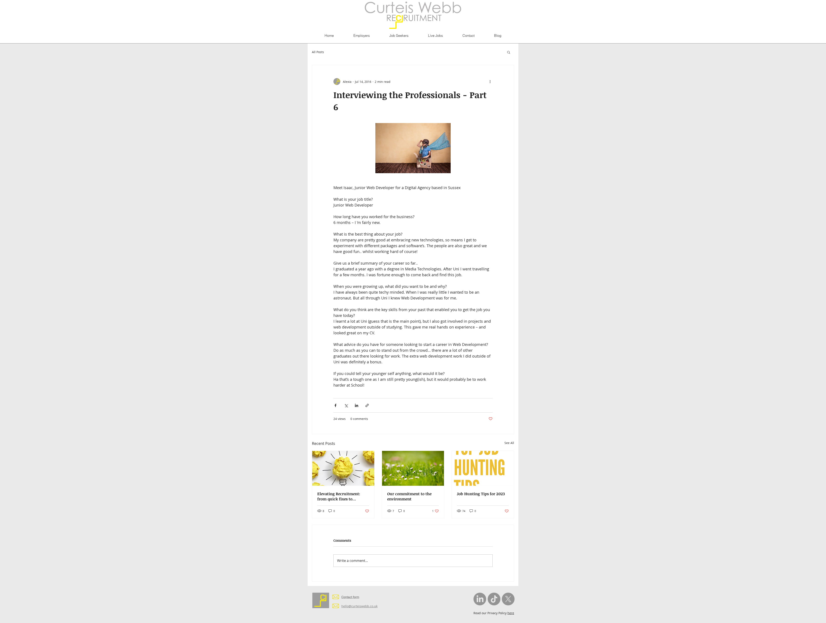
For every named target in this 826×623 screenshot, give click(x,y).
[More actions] (490, 81)
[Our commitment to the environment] (413, 468)
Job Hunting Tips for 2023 (481, 493)
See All (509, 443)
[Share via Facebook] (335, 405)
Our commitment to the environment (409, 496)
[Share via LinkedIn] (356, 405)
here (510, 613)
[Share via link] (367, 405)
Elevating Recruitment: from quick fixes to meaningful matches (338, 496)
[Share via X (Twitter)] (346, 405)
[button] (509, 52)
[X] (508, 599)
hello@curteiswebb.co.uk (359, 606)
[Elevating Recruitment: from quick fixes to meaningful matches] (343, 468)
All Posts (318, 52)
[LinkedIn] (479, 599)
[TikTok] (494, 599)
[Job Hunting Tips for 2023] (483, 468)
